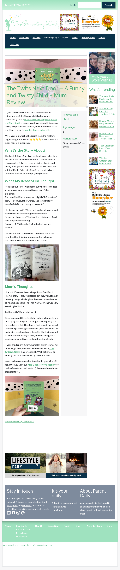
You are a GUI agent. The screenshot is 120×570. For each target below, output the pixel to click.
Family (75, 37)
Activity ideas (88, 37)
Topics (65, 37)
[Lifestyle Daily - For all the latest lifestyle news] (46, 465)
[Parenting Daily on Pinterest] (23, 513)
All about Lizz (23, 529)
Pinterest (26, 505)
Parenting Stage (51, 37)
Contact (22, 545)
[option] (87, 22)
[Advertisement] (46, 434)
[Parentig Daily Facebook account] (13, 513)
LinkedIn (32, 501)
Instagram (12, 505)
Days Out (14, 44)
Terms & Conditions (10, 545)
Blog (109, 525)
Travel (101, 37)
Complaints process (45, 545)
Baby (79, 525)
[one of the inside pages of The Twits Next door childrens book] (32, 262)
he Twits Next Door (33, 119)
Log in (73, 5)
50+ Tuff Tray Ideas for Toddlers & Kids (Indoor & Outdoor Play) (107, 113)
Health (38, 525)
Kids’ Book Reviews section (41, 364)
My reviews (22, 536)
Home (13, 37)
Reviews (36, 37)
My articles (22, 532)
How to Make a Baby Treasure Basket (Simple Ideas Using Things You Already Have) (106, 128)
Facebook (42, 501)
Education (53, 525)
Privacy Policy (31, 545)
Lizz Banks (24, 37)
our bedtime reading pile (37, 130)
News (8, 525)
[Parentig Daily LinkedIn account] (9, 513)
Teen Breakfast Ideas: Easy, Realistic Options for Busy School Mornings (106, 152)
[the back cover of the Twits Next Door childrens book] (32, 396)
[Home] (32, 22)
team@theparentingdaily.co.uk (33, 508)
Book (67, 119)
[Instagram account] (18, 513)
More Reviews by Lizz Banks (19, 421)
